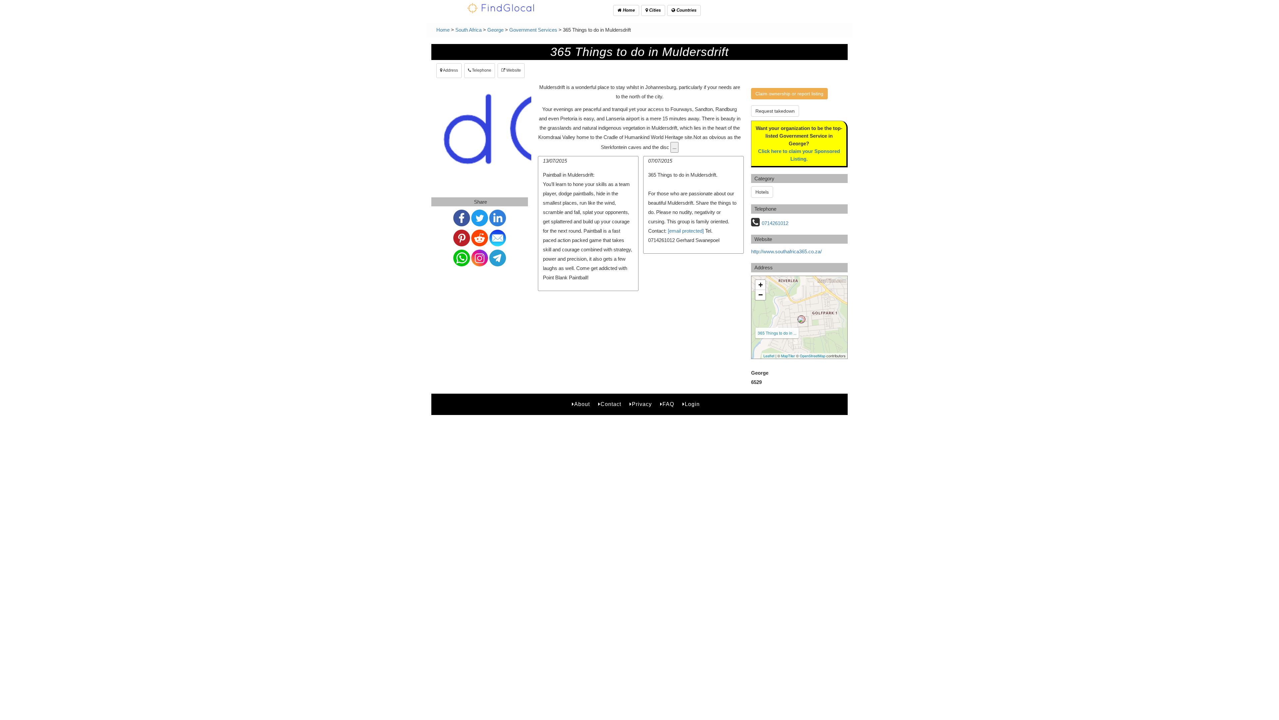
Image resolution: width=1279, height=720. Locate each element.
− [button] (760, 295)
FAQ (668, 404)
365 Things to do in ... (777, 333)
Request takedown (775, 111)
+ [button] (760, 285)
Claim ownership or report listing (789, 93)
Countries (685, 10)
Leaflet (768, 355)
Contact (611, 404)
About (582, 404)
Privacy (642, 404)
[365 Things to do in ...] (801, 319)
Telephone (481, 70)
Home (628, 10)
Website (513, 70)
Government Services (533, 30)
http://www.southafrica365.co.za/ (786, 251)
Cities (654, 10)
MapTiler (788, 355)
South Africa (468, 30)
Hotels (762, 192)
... (674, 147)
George (495, 30)
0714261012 (775, 223)
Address (450, 70)
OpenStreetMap (812, 355)
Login (692, 404)
